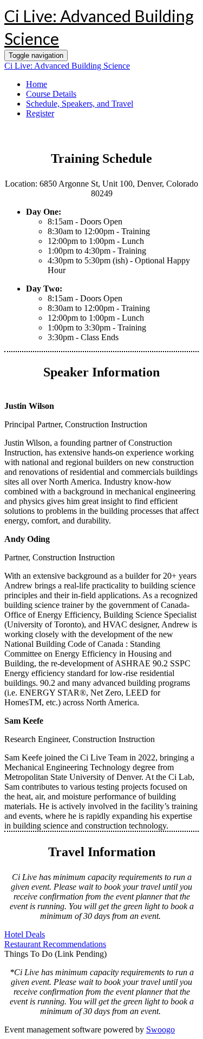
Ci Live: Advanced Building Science (67, 65)
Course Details (51, 93)
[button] (24, 934)
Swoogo (160, 1029)
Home (36, 84)
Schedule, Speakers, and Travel (79, 103)
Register (40, 113)
